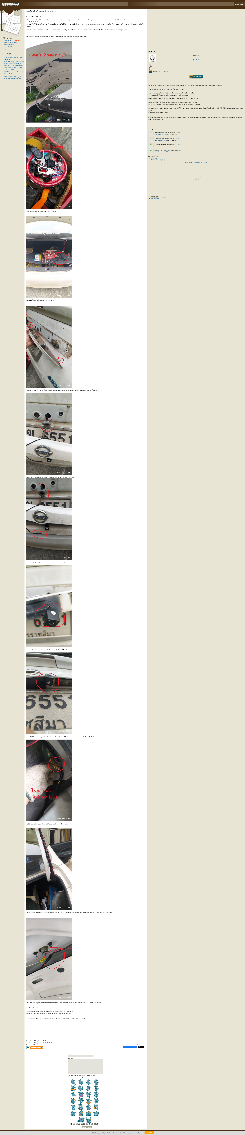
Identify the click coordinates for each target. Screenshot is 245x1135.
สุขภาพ (6, 49)
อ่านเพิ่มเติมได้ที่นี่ (137, 1133)
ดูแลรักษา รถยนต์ (9, 40)
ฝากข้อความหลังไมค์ (157, 65)
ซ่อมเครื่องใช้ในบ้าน (10, 47)
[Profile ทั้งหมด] (197, 60)
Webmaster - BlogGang (158, 159)
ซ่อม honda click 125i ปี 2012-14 (14, 61)
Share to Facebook (130, 1047)
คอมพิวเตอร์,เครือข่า (10, 42)
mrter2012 (154, 158)
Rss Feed (154, 67)
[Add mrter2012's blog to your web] (196, 162)
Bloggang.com (155, 198)
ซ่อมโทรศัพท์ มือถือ (9, 45)
